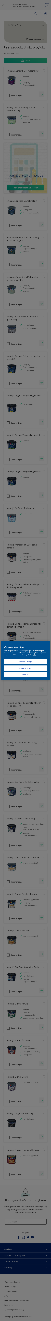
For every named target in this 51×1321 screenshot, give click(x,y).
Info (34, 655)
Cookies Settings (25, 661)
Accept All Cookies (25, 668)
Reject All (25, 674)
